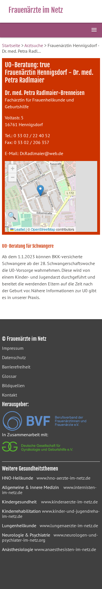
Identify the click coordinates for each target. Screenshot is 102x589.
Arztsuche (33, 45)
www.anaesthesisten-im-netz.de (65, 549)
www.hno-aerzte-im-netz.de (63, 478)
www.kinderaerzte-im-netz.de (69, 502)
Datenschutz (14, 357)
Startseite (11, 45)
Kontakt (9, 395)
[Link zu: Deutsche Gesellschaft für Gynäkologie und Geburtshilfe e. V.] (38, 453)
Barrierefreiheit (16, 367)
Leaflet (19, 229)
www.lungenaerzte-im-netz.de (69, 525)
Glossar (9, 376)
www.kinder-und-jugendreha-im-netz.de (51, 513)
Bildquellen (13, 385)
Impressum (13, 348)
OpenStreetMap (43, 229)
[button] (40, 190)
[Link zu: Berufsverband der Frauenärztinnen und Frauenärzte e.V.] (44, 429)
